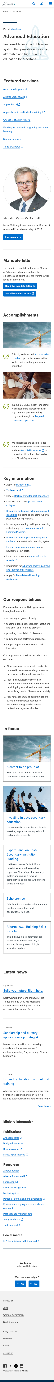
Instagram (16, 1366)
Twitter (10, 1366)
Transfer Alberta (11, 146)
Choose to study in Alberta (16, 119)
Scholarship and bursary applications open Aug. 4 (20, 1034)
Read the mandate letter (18, 285)
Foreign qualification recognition (23, 546)
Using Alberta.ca (10, 1331)
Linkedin (21, 1366)
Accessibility (8, 1352)
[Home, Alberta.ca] (8, 3)
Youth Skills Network (30, 450)
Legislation (9, 1181)
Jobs (5, 1307)
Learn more (11, 237)
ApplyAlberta (10, 104)
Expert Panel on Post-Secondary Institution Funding (22, 854)
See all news (44, 1106)
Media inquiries (11, 1193)
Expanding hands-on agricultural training (26, 1081)
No (36, 1283)
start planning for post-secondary (31, 495)
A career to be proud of (15, 89)
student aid (22, 484)
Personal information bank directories (22, 1198)
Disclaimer (7, 1338)
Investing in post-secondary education (26, 819)
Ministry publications (14, 1154)
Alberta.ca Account (42, 3)
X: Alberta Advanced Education (19, 1241)
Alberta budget (11, 1170)
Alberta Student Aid (13, 96)
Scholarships (16, 898)
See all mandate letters (18, 293)
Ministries (17, 11)
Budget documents (13, 1143)
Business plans (11, 1149)
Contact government (13, 1314)
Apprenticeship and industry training (22, 112)
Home (5, 11)
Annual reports (11, 1137)
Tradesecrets (13, 490)
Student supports (12, 139)
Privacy (6, 1345)
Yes (22, 1283)
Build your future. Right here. (23, 990)
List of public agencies (14, 1187)
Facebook (5, 1366)
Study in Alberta (11, 1219)
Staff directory (10, 1322)
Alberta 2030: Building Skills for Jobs (26, 928)
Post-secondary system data (17, 1213)
